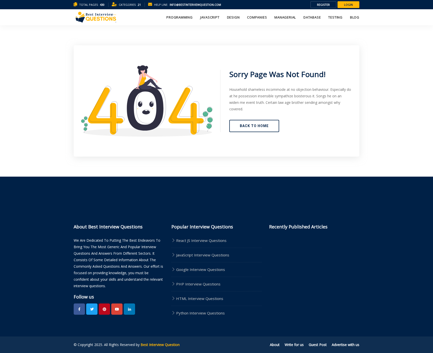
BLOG (354, 17)
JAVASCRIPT (210, 17)
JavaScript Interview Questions (202, 254)
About (275, 344)
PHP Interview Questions (198, 283)
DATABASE (312, 17)
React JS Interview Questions (201, 240)
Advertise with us (345, 344)
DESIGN (233, 17)
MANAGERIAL (285, 17)
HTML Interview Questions (199, 298)
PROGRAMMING (179, 17)
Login (348, 5)
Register (323, 5)
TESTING (335, 17)
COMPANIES (257, 17)
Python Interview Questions (200, 312)
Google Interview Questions (200, 269)
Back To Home (254, 126)
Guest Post (318, 344)
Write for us (294, 344)
